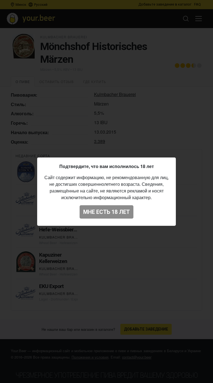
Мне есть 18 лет (106, 212)
